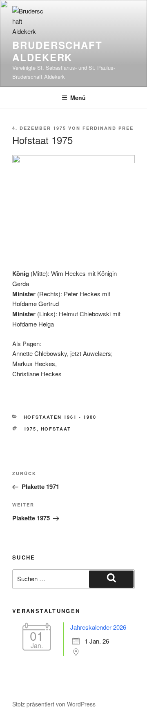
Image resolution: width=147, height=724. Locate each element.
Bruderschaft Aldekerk (57, 51)
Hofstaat (56, 429)
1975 (30, 429)
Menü (78, 97)
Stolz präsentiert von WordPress (54, 704)
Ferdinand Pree (108, 128)
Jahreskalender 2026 (98, 627)
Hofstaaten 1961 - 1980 (60, 417)
